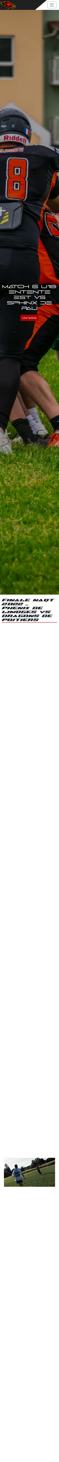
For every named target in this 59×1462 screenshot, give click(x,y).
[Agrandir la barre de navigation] (51, 5)
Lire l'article (29, 317)
